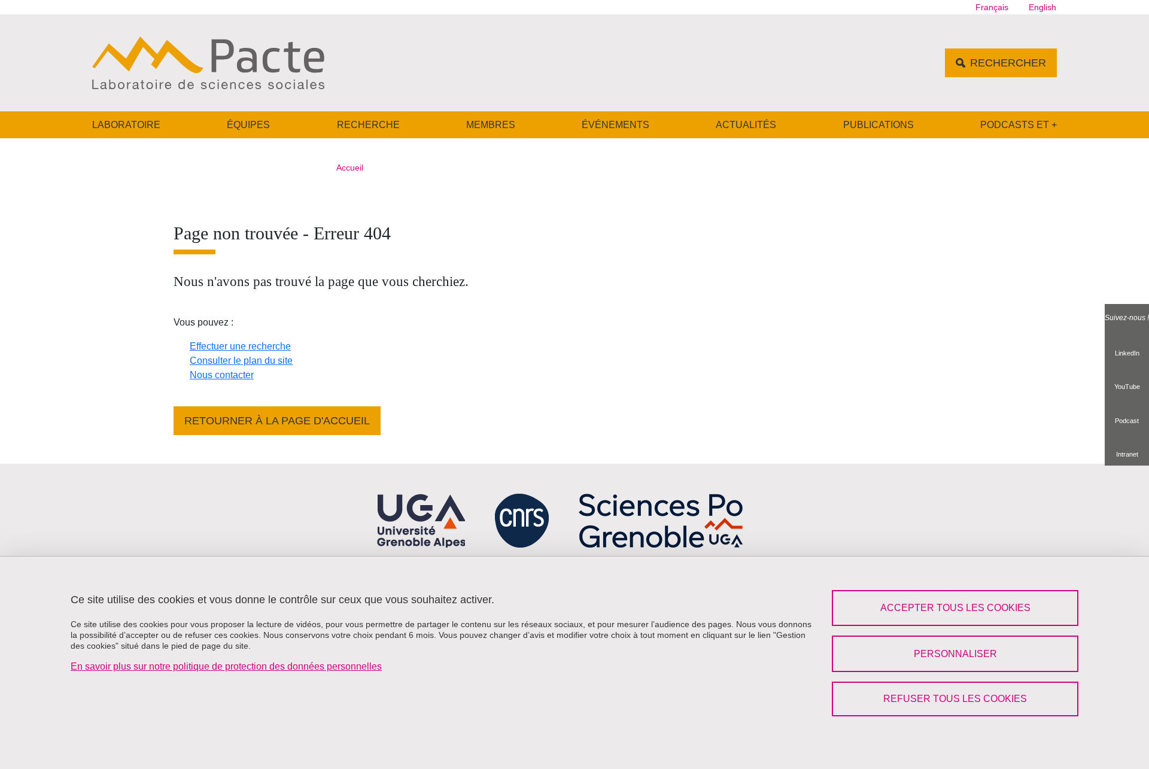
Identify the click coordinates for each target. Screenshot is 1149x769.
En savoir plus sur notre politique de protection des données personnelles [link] (226, 666)
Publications (878, 125)
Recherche (368, 125)
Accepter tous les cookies (955, 608)
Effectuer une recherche (240, 346)
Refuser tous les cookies (955, 699)
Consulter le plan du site (241, 360)
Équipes (248, 125)
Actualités (746, 125)
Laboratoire (126, 125)
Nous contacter (222, 375)
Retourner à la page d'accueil (277, 421)
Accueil (349, 167)
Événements (615, 125)
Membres (490, 125)
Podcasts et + (1018, 125)
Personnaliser (955, 654)
